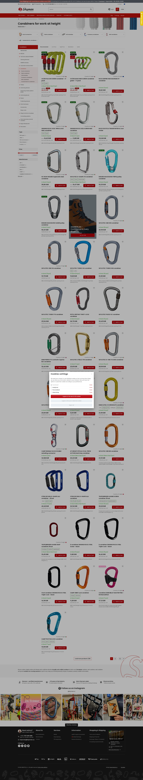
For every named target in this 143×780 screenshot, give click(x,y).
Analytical (55, 387)
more (90, 385)
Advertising (56, 392)
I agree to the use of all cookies (71, 396)
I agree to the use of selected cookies (71, 401)
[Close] (91, 373)
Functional (55, 385)
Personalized (56, 390)
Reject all (71, 405)
